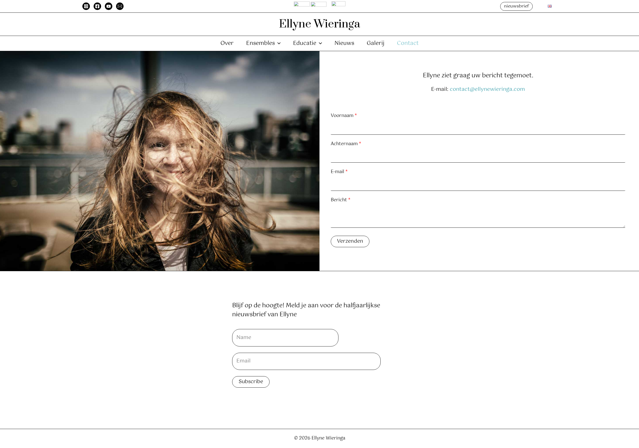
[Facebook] (97, 6)
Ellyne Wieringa (319, 24)
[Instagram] (86, 6)
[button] (516, 6)
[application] (278, 43)
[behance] (120, 6)
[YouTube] (108, 6)
